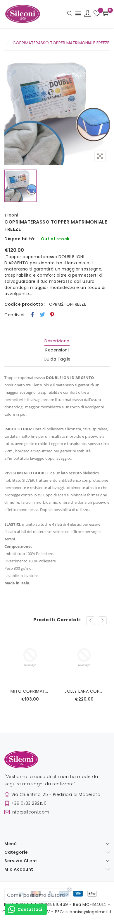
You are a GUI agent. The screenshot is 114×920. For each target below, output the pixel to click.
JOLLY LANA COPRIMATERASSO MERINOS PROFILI (84, 691)
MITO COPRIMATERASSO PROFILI (30, 691)
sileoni (11, 215)
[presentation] (90, 620)
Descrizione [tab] (57, 341)
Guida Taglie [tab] (57, 359)
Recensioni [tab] (57, 350)
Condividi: (14, 315)
